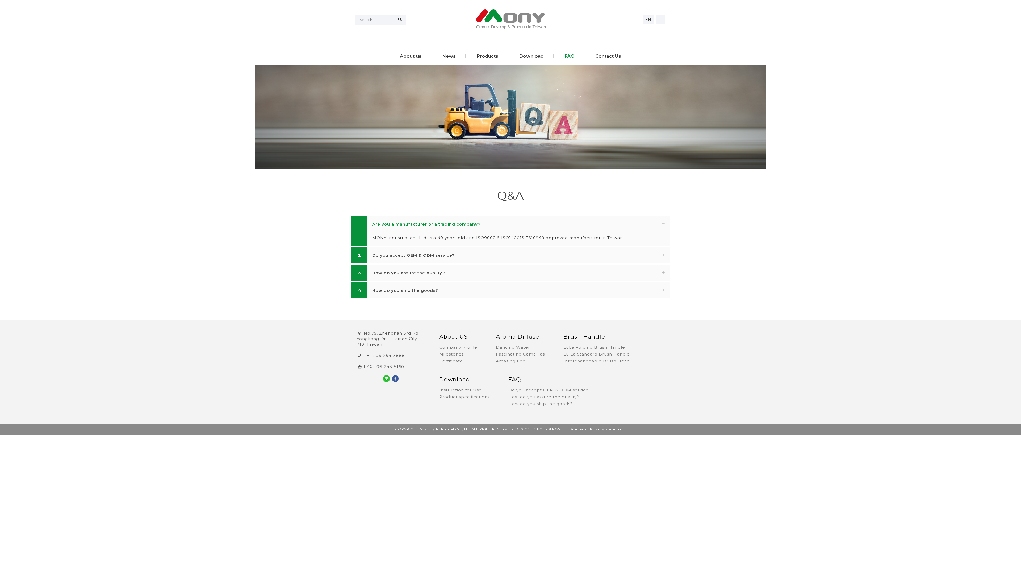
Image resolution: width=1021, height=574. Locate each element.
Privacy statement (608, 429)
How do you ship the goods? (540, 403)
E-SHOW (551, 429)
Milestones (451, 354)
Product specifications (464, 396)
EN (648, 19)
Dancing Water (513, 347)
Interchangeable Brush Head (596, 361)
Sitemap (578, 429)
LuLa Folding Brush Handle (594, 347)
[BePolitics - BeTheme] (510, 19)
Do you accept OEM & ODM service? (549, 389)
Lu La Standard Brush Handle (596, 354)
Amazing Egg (511, 361)
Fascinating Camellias (520, 354)
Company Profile (458, 347)
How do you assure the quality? (543, 396)
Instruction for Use (460, 389)
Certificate (451, 361)
